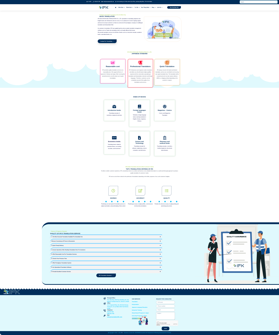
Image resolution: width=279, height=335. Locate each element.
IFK (122, 332)
